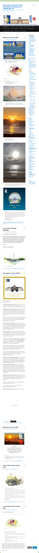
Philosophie (31, 156)
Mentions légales (23, 30)
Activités (25, 26)
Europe (30, 139)
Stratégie (30, 165)
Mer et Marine (31, 45)
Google (30, 146)
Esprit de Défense (32, 138)
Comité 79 (31, 132)
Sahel (30, 162)
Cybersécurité (31, 135)
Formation (34, 143)
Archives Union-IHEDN (14, 28)
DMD (35, 135)
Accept (35, 547)
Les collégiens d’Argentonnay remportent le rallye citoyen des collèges (32, 65)
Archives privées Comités (30, 28)
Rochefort (31, 158)
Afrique (31, 118)
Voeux (21, 222)
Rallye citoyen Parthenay (32, 60)
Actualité (30, 81)
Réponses (23, 501)
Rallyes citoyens (32, 78)
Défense (31, 137)
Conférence (31, 83)
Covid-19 (31, 134)
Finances (30, 143)
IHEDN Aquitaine (32, 38)
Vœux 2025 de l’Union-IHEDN (11, 273)
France (30, 145)
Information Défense (33, 93)
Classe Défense (32, 73)
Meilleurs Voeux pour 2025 (10, 427)
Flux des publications (32, 181)
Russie (31, 160)
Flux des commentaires (32, 182)
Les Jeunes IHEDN (32, 40)
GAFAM (33, 145)
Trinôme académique (33, 79)
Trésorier (31, 169)
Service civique (32, 164)
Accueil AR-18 (12, 26)
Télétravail (30, 170)
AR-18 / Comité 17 (32, 98)
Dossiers (29, 26)
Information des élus (33, 74)
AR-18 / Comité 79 (32, 100)
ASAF (30, 43)
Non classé (7, 268)
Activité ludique (8, 501)
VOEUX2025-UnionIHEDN (6, 421)
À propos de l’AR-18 (6, 26)
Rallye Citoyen (32, 157)
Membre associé (31, 108)
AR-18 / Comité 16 (32, 96)
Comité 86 (30, 133)
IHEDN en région (10, 222)
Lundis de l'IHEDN (31, 107)
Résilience (31, 161)
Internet (31, 115)
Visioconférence (31, 175)
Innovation (30, 150)
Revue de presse (17, 30)
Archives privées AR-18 (22, 28)
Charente (30, 122)
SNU (31, 90)
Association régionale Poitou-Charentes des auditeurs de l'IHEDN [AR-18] (13, 7)
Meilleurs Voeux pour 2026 (10, 37)
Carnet (31, 121)
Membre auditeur (13, 501)
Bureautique (31, 114)
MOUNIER (14, 268)
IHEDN (17, 26)
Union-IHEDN (21, 26)
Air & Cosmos (31, 51)
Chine (31, 124)
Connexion (30, 180)
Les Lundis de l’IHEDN (6, 28)
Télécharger (13, 421)
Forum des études (31, 144)
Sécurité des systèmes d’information (8, 30)
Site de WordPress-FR (32, 183)
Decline (29, 547)
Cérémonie (7, 422)
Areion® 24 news (32, 55)
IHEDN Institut (31, 36)
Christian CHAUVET (14, 39)
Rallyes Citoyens (31, 111)
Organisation (31, 155)
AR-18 (30, 120)
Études (33, 26)
